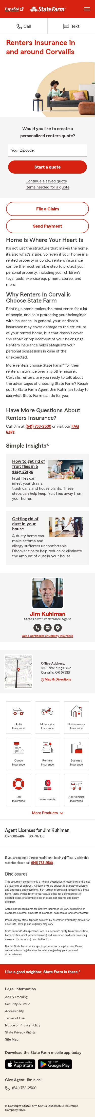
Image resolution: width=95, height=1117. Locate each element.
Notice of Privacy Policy (22, 1025)
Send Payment (47, 226)
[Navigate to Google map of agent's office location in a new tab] (58, 628)
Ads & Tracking (16, 997)
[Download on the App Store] (20, 1064)
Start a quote (47, 167)
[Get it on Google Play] (55, 1064)
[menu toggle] (87, 9)
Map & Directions (58, 679)
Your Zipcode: (23, 150)
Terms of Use (15, 1018)
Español (12, 9)
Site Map (11, 1039)
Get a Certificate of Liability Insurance (47, 635)
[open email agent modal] (48, 628)
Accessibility (14, 1011)
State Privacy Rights (20, 1032)
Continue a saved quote (46, 181)
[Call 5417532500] (37, 628)
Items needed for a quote (47, 187)
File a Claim (47, 209)
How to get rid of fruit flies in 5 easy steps (28, 466)
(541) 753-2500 (38, 426)
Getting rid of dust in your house (25, 523)
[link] (48, 9)
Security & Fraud (17, 1004)
